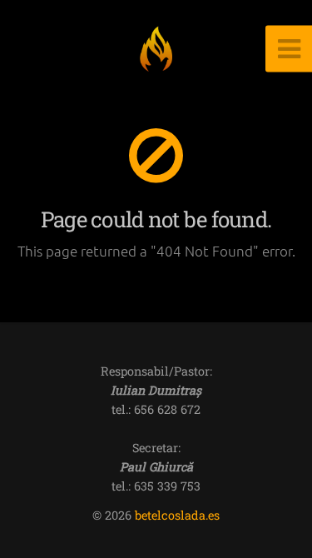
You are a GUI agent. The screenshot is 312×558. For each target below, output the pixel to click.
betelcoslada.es (177, 515)
